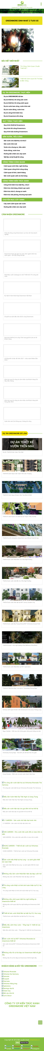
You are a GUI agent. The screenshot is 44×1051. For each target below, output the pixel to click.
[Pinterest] (16, 1046)
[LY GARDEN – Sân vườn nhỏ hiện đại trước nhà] (22, 820)
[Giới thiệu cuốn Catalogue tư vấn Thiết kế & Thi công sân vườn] (22, 267)
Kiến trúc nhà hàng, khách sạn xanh (17, 188)
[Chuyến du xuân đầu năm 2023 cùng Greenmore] (22, 309)
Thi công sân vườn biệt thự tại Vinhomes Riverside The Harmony (22, 788)
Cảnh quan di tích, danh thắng (15, 172)
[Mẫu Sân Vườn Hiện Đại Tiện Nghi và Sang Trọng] (22, 796)
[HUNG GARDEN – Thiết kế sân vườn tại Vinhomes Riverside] (22, 847)
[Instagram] (25, 1048)
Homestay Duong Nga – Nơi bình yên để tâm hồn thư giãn (20, 752)
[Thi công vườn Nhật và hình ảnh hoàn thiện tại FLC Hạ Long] (22, 886)
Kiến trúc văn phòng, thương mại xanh (18, 194)
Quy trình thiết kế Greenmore (14, 125)
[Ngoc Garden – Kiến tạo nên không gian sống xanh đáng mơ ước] (22, 723)
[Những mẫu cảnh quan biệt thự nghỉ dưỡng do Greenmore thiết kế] (22, 900)
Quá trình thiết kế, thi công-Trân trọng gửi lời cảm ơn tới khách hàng (20, 338)
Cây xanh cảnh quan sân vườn (15, 203)
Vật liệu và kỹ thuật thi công (14, 157)
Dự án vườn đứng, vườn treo (14, 109)
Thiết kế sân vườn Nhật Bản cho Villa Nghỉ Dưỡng (17, 559)
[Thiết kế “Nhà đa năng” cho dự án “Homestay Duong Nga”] (22, 680)
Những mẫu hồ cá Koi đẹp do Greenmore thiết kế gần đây (20, 958)
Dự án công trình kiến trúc (13, 113)
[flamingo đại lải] (8, 988)
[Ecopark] (5, 978)
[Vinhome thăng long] (9, 983)
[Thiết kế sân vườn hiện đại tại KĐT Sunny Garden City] (22, 594)
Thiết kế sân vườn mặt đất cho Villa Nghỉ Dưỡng (17, 581)
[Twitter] (8, 1046)
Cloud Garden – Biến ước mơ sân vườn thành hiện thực (19, 774)
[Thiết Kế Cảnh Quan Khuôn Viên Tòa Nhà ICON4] (22, 487)
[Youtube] (34, 1046)
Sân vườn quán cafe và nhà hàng (15, 176)
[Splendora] (6, 986)
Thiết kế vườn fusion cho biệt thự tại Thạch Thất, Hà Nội (19, 516)
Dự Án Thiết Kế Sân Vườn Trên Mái (13, 452)
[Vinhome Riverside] (9, 971)
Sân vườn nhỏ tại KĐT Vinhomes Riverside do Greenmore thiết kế (21, 945)
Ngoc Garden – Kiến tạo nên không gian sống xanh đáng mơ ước (22, 731)
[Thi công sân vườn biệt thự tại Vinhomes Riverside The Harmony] (22, 784)
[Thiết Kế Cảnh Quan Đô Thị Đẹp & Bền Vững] (10, 82)
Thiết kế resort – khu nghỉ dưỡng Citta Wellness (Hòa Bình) (20, 645)
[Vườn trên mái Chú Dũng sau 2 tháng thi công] (22, 413)
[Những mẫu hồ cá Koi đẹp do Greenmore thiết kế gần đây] (22, 953)
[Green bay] (6, 990)
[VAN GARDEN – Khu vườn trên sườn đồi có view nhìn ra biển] (22, 833)
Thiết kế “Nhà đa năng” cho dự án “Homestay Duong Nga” (20, 688)
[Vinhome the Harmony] (10, 974)
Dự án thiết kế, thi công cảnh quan (16, 103)
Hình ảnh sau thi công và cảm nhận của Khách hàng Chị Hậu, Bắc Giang (21, 380)
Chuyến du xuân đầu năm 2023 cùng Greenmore (18, 316)
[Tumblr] (8, 1048)
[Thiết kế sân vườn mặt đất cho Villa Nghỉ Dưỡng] (22, 573)
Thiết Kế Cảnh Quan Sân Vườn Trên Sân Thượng (17, 473)
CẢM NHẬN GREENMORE (13, 214)
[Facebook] (25, 1046)
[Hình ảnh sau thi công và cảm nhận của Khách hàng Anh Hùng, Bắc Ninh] (22, 393)
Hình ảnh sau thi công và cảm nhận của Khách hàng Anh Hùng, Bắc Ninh (21, 401)
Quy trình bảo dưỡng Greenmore (16, 131)
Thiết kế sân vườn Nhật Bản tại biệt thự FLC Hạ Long (18, 916)
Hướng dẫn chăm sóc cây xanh (15, 154)
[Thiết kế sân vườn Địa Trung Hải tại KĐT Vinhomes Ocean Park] (22, 616)
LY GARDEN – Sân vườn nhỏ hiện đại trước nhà (17, 823)
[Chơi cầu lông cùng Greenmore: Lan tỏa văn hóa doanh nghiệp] (22, 225)
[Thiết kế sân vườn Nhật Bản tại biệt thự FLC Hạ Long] (22, 913)
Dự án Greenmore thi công (13, 116)
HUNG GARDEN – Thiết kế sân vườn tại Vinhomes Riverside (20, 851)
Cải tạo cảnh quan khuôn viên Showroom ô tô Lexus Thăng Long (22, 709)
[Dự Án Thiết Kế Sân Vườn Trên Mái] (22, 444)
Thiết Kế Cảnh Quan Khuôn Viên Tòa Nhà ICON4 (17, 495)
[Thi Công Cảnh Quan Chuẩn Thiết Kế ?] (10, 70)
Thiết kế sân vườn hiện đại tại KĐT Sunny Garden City (19, 602)
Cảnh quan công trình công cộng (16, 169)
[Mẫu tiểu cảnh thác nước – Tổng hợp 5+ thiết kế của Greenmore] (22, 926)
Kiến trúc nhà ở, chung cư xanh (15, 191)
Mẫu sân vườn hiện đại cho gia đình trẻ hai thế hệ (17, 811)
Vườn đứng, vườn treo (12, 150)
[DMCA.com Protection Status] (22, 1042)
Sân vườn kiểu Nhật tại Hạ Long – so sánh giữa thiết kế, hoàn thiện (21, 865)
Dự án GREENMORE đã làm (13, 96)
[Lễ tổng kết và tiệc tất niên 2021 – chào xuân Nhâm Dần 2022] (22, 351)
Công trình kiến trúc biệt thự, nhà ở (16, 185)
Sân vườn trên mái (10, 144)
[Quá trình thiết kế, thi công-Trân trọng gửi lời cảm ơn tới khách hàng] (22, 330)
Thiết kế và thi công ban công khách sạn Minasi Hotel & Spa (21, 538)
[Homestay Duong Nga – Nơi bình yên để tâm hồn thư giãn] (22, 745)
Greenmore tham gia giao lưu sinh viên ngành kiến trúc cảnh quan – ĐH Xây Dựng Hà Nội (20, 254)
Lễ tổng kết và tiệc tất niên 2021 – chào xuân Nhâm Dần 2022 (21, 359)
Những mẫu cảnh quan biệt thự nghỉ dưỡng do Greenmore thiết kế (21, 905)
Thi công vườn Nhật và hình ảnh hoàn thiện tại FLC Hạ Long (20, 890)
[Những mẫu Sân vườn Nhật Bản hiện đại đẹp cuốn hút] (22, 873)
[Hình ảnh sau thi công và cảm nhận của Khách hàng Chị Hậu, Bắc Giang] (22, 372)
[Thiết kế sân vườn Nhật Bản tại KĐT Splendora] (22, 659)
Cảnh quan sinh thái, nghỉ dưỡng (16, 166)
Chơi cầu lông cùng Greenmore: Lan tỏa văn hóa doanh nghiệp (20, 233)
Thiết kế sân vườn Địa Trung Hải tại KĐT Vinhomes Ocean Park (21, 624)
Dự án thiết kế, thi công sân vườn (16, 100)
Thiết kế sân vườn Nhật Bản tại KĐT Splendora (17, 667)
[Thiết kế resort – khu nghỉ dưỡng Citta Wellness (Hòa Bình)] (22, 637)
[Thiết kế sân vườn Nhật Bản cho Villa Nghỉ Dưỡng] (22, 551)
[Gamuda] (5, 976)
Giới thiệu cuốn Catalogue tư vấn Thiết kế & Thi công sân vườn (21, 275)
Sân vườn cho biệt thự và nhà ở (15, 140)
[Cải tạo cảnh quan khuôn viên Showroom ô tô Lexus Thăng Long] (22, 702)
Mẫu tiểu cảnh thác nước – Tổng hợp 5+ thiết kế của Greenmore (22, 930)
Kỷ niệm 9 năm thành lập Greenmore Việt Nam (18, 295)
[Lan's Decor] (7, 995)
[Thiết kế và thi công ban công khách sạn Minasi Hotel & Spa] (22, 530)
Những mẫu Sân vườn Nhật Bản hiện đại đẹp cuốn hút (19, 877)
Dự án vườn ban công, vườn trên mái (17, 106)
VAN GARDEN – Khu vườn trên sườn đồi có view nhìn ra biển (20, 837)
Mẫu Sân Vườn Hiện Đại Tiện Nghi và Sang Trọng (17, 800)
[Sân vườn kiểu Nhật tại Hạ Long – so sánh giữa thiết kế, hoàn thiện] (22, 860)
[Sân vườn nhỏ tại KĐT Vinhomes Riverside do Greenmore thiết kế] (22, 940)
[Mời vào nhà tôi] (8, 993)
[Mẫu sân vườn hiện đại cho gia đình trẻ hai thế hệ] (22, 808)
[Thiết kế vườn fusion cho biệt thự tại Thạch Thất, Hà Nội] (22, 509)
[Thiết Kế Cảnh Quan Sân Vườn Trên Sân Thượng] (22, 466)
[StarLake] (6, 981)
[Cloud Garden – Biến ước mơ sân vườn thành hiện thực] (22, 766)
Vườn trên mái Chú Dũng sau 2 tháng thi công (17, 421)
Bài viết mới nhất (10, 61)
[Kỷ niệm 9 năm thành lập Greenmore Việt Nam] (22, 288)
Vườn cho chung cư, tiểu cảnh (15, 147)
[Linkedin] (16, 1048)
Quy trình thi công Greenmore (15, 128)
